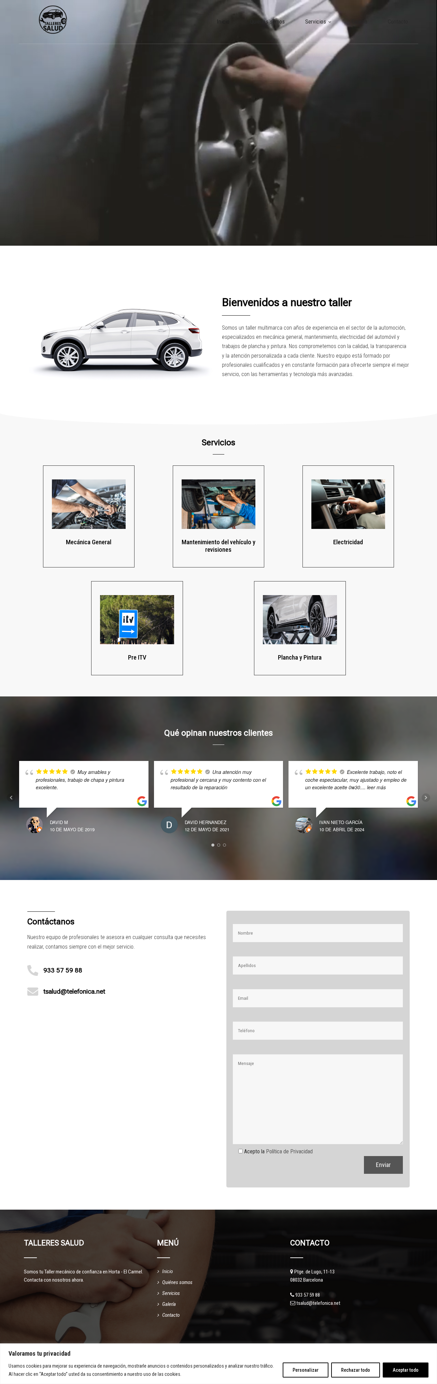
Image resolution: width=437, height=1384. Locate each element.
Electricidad (348, 542)
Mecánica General (88, 542)
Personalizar (306, 1370)
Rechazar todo (355, 1370)
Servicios (315, 21)
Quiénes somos (267, 21)
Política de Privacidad (289, 1151)
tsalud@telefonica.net (74, 991)
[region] (218, 1363)
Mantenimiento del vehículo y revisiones (218, 545)
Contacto (398, 21)
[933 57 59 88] (32, 970)
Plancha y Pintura (300, 657)
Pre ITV (137, 657)
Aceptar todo (406, 1370)
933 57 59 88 (62, 970)
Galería (359, 21)
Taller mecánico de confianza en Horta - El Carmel (93, 1272)
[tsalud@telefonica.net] (32, 991)
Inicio (223, 21)
